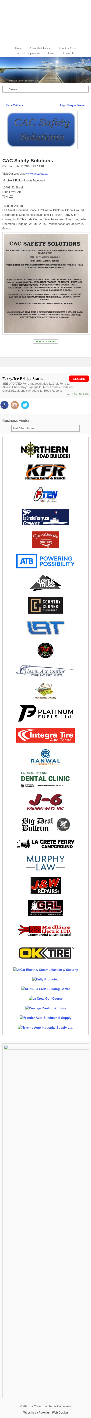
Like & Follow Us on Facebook (25, 180)
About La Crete (67, 48)
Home (18, 48)
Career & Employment (28, 53)
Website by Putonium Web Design (45, 1412)
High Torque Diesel (74, 105)
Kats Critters (12, 105)
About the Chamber (40, 48)
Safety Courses (46, 341)
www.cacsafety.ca (36, 173)
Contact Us (69, 53)
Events (52, 53)
